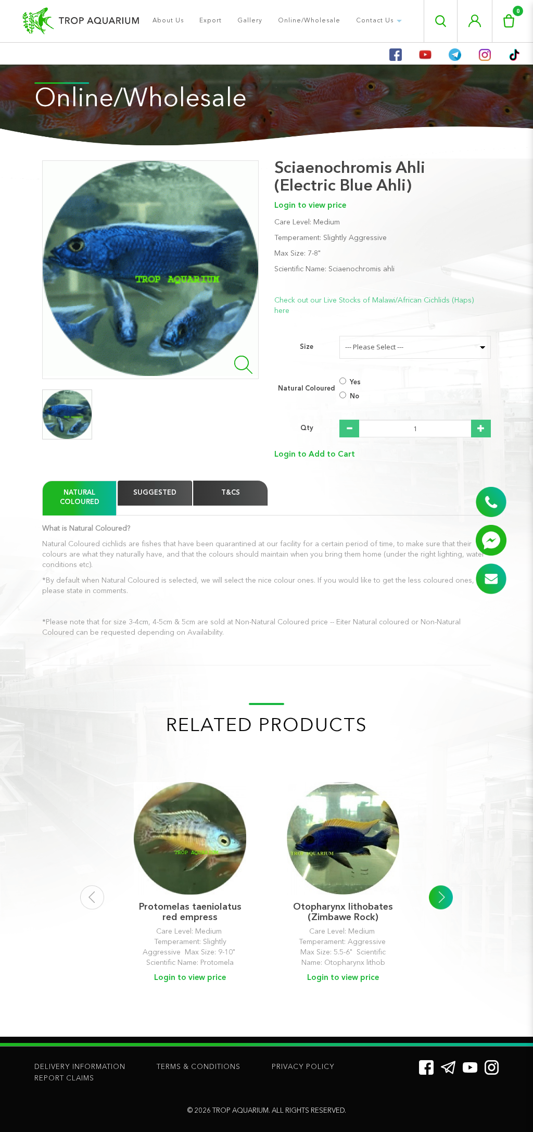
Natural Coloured (306, 388)
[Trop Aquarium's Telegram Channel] (448, 1067)
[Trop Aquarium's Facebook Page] (426, 1067)
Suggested (154, 492)
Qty (306, 428)
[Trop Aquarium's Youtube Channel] (470, 1067)
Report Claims (64, 1078)
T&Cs (230, 492)
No (354, 396)
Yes (355, 382)
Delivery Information (79, 1067)
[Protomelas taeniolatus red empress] (190, 838)
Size (306, 347)
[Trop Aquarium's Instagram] (492, 1067)
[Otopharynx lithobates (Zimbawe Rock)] (343, 838)
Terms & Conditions (198, 1067)
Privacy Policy (303, 1067)
